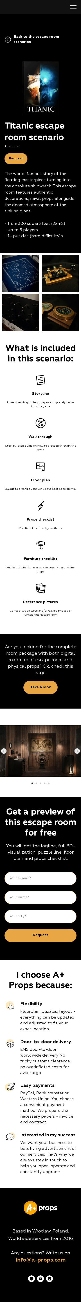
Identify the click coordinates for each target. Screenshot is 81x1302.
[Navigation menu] (73, 7)
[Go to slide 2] (36, 783)
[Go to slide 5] (49, 783)
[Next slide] (77, 751)
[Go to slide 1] (32, 783)
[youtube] (40, 1281)
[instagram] (49, 1281)
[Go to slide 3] (40, 783)
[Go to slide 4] (44, 783)
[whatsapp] (31, 1281)
